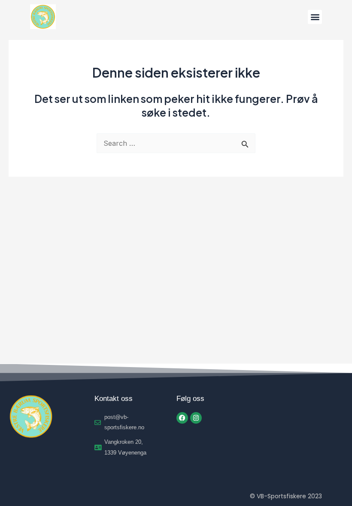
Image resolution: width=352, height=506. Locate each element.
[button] (315, 17)
